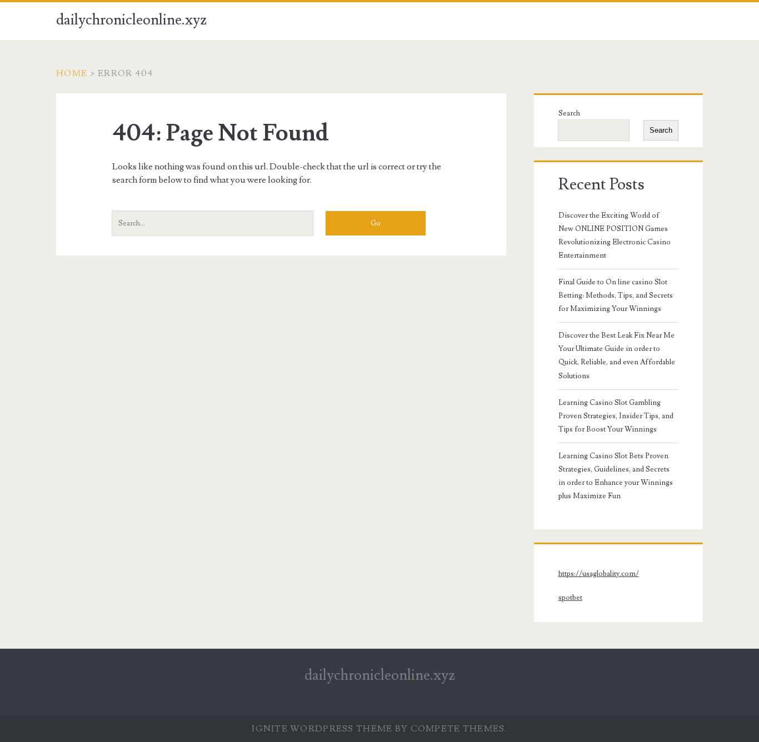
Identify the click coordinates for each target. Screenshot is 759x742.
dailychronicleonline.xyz (131, 20)
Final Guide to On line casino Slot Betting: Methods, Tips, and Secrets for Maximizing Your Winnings (615, 295)
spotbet (570, 597)
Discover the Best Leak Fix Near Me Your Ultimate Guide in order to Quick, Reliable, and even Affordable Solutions (616, 355)
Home (71, 73)
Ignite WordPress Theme (322, 728)
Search (569, 113)
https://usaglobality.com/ (598, 573)
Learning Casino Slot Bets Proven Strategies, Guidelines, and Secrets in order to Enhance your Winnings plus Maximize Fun (615, 476)
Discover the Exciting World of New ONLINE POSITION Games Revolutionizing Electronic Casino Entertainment (614, 235)
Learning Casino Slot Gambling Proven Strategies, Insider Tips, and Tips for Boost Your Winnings (615, 416)
